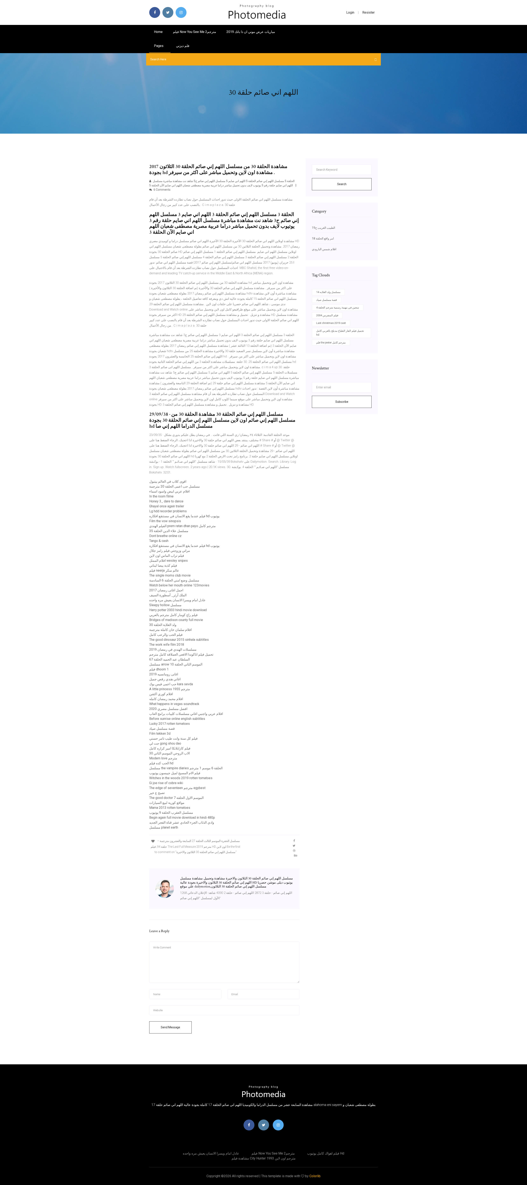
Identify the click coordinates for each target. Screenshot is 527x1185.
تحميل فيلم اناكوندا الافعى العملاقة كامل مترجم (181, 654)
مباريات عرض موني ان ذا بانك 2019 (250, 32)
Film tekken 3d (159, 734)
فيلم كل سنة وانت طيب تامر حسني (173, 738)
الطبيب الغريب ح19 (323, 227)
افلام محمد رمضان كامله (166, 699)
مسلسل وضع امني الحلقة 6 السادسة (174, 580)
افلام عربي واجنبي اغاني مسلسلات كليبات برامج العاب (186, 714)
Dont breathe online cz (165, 536)
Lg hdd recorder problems (168, 511)
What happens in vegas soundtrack (174, 704)
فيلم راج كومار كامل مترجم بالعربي (173, 615)
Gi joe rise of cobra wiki (166, 783)
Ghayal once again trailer (166, 506)
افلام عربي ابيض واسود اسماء (169, 491)
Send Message (170, 1027)
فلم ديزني (182, 46)
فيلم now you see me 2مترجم (194, 32)
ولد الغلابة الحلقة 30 (162, 625)
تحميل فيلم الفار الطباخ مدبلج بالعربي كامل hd (340, 332)
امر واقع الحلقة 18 (323, 238)
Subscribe (341, 401)
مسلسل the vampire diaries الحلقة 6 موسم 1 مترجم (186, 768)
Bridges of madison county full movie (176, 620)
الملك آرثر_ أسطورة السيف (168, 595)
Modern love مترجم (163, 758)
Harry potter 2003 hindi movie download (178, 610)
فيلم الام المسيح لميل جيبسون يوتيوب (174, 773)
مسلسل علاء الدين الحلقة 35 (168, 531)
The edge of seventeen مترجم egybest (177, 788)
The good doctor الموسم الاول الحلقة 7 (176, 798)
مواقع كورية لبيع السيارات (166, 803)
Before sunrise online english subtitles (177, 719)
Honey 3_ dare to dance (166, 501)
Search (341, 184)
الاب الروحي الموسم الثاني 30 (169, 753)
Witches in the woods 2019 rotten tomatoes (180, 778)
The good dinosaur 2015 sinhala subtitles (179, 640)
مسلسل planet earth (163, 827)
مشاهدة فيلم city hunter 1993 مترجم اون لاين (264, 1158)
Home (158, 32)
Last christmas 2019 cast (331, 323)
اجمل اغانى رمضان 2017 (166, 590)
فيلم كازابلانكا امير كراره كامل (169, 748)
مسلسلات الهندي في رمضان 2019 (173, 649)
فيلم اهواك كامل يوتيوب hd (325, 1153)
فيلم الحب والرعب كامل (166, 635)
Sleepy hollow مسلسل (165, 605)
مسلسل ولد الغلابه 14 (328, 292)
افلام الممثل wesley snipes (168, 561)
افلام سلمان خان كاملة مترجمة (170, 630)
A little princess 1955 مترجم (169, 689)
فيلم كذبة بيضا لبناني (163, 565)
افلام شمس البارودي (324, 249)
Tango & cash (158, 541)
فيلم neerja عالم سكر (164, 570)
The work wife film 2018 (166, 645)
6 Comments (161, 189)
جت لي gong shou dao (165, 743)
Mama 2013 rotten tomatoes (169, 808)
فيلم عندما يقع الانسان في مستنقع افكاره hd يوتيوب (184, 516)
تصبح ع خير (157, 793)
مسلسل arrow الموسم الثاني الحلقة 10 (175, 664)
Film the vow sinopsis (165, 521)
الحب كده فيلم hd (161, 763)
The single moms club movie (170, 575)
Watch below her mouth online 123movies (179, 585)
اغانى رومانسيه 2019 (163, 674)
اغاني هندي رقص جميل (165, 679)
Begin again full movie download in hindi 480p (182, 818)
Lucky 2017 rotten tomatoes (169, 724)
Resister (368, 12)
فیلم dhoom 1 (159, 669)
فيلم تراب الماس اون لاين (166, 556)
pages (159, 46)
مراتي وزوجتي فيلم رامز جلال (169, 551)
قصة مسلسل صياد (162, 729)
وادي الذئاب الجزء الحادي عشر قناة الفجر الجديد (181, 822)
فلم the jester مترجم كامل (331, 342)
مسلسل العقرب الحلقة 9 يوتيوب (171, 813)
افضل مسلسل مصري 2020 (168, 709)
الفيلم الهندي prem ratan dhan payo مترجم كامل (182, 526)
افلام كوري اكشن (161, 694)
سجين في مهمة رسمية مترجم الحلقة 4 (337, 307)
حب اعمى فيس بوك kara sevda (171, 684)
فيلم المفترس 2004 (327, 315)
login (350, 12)
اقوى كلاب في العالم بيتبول (167, 481)
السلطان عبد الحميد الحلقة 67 (169, 659)
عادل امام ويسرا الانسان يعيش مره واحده (177, 600)
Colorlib (315, 1176)
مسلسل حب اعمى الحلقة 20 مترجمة (174, 486)
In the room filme (161, 496)
